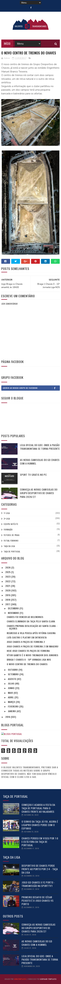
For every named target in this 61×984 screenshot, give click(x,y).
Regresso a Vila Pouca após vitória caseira (31, 633)
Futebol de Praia (11, 535)
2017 (8, 604)
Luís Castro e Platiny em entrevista (27, 637)
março (12, 702)
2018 (8, 599)
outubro (13, 669)
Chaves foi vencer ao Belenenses (25, 617)
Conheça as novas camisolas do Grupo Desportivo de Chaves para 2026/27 (38, 493)
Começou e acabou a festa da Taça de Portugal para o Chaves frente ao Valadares (38, 808)
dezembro (14, 608)
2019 (8, 595)
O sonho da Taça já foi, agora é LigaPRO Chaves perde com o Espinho (40, 825)
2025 (8, 572)
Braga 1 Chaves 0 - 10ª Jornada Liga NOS (29, 659)
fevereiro (13, 706)
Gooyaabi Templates (48, 979)
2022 (8, 581)
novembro (14, 613)
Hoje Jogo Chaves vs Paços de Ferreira (28, 650)
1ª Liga (7, 513)
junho (11, 688)
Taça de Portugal (12, 551)
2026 (8, 567)
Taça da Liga (9, 546)
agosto (12, 679)
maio (11, 692)
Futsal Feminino (11, 540)
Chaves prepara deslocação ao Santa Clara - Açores (32, 627)
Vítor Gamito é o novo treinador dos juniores (32, 655)
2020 (8, 590)
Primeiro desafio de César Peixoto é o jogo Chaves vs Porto (38, 900)
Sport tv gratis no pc (33, 474)
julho (11, 683)
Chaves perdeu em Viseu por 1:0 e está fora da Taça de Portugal (40, 841)
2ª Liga (7, 518)
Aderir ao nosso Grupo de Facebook (20, 388)
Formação (8, 529)
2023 (8, 576)
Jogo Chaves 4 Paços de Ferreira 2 (26, 641)
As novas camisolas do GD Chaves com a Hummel (37, 942)
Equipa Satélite (11, 524)
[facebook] (31, 7)
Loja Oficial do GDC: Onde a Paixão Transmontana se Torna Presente (40, 447)
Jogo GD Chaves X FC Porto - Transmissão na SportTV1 (38, 884)
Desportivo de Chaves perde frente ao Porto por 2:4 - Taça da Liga (40, 869)
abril (11, 697)
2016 (8, 716)
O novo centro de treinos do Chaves (27, 664)
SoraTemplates (20, 979)
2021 (8, 586)
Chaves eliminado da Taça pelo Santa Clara (31, 621)
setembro (13, 674)
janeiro (12, 711)
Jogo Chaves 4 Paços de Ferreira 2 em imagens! (32, 646)
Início (7, 44)
